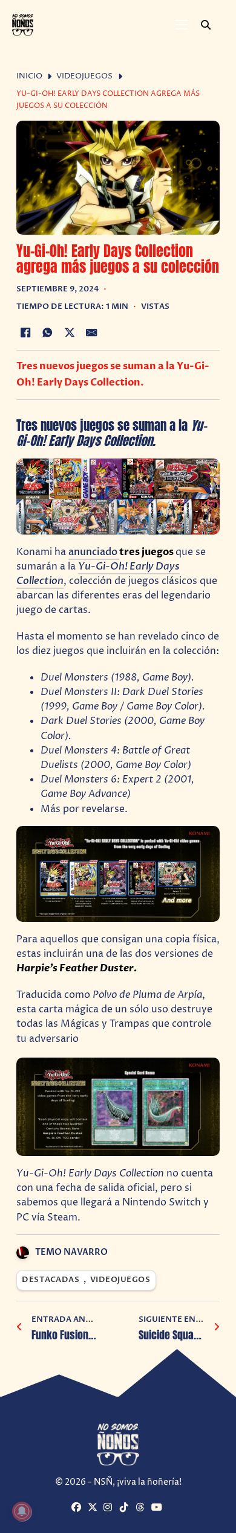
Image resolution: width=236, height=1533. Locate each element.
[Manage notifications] (21, 1511)
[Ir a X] (94, 1508)
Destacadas (50, 1280)
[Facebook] (25, 333)
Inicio (29, 76)
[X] (70, 333)
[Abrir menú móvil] (181, 25)
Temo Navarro (71, 1252)
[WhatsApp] (47, 333)
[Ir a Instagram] (109, 1508)
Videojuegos (84, 76)
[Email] (92, 333)
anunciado (93, 552)
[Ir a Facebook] (77, 1508)
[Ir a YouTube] (157, 1508)
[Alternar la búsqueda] (206, 25)
